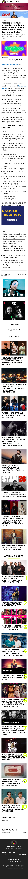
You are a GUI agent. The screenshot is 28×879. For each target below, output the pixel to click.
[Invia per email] (22, 60)
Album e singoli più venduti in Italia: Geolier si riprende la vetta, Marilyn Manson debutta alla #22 (14, 234)
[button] (19, 60)
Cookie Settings (14, 866)
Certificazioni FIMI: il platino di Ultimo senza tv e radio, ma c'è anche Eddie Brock (14, 241)
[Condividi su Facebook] (12, 60)
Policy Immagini (20, 866)
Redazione (5, 57)
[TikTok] (20, 861)
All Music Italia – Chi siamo (8, 865)
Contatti (16, 865)
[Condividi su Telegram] (17, 60)
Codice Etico (21, 865)
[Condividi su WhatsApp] (10, 60)
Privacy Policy (6, 866)
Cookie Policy (13, 866)
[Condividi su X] (15, 60)
